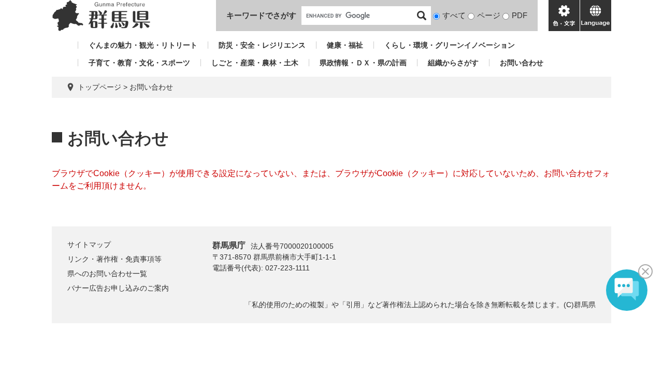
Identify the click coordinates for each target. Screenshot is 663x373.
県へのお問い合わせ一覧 (107, 273)
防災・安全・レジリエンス (262, 45)
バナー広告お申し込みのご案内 (118, 288)
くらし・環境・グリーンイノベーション (449, 45)
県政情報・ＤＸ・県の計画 (363, 62)
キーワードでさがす (261, 15)
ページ (488, 15)
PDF (519, 15)
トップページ (99, 87)
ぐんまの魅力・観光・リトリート (143, 45)
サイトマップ (89, 244)
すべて (454, 15)
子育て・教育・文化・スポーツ (139, 62)
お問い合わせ (521, 62)
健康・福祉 (345, 45)
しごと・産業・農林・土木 (254, 62)
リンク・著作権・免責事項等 (114, 259)
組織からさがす (453, 62)
